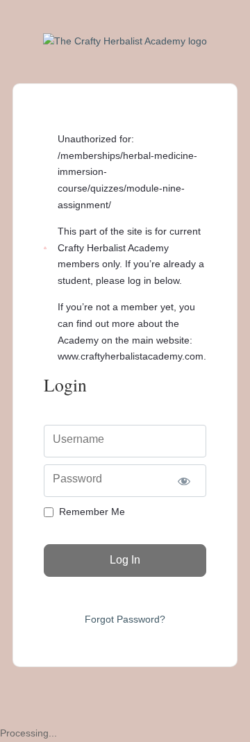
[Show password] (183, 480)
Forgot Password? (125, 619)
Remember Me (92, 511)
